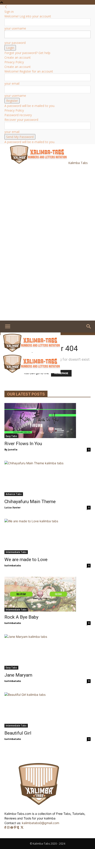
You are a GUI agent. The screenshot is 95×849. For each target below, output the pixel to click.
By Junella (10, 449)
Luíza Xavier (12, 507)
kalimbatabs (12, 565)
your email (11, 83)
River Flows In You (23, 443)
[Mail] (12, 827)
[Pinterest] (15, 827)
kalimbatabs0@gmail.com (40, 823)
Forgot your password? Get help (27, 53)
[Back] (6, 7)
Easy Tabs (11, 436)
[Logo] (30, 351)
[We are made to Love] (47, 536)
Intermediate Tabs (16, 552)
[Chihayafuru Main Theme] (47, 478)
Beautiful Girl (17, 733)
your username (15, 28)
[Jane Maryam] (47, 652)
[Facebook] (5, 827)
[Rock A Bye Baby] (47, 594)
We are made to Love (26, 559)
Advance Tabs (14, 494)
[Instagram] (8, 827)
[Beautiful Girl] (47, 710)
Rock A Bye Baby (21, 617)
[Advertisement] (37, 192)
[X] (22, 827)
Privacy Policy (14, 62)
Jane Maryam (18, 675)
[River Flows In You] (47, 420)
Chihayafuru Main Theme (30, 501)
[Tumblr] (18, 827)
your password (15, 43)
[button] (7, 326)
